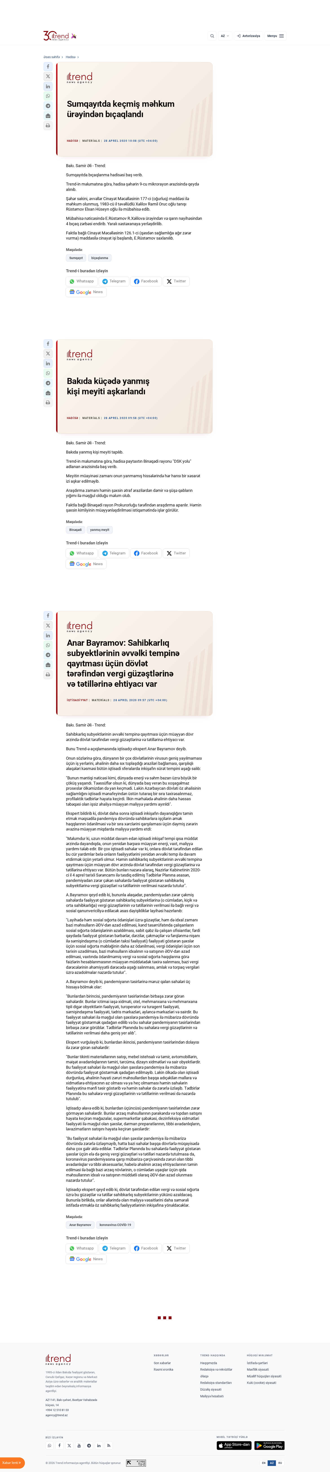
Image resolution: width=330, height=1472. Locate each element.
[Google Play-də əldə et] (269, 1445)
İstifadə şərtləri (257, 1363)
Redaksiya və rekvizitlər (216, 1369)
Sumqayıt (76, 258)
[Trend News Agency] (58, 1359)
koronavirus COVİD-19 (115, 1225)
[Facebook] (59, 1445)
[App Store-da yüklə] (234, 1445)
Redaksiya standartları (216, 1383)
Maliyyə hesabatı (212, 1396)
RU (280, 1463)
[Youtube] (79, 1445)
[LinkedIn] (99, 1445)
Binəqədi (75, 530)
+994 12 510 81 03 (57, 1410)
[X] (69, 1445)
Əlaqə (204, 1376)
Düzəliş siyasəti (210, 1389)
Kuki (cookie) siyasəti (261, 1383)
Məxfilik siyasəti (258, 1369)
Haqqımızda (208, 1363)
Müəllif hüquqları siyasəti (264, 1376)
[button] (48, 66)
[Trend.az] (60, 36)
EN (264, 1463)
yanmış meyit (99, 530)
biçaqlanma (99, 258)
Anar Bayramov (80, 1225)
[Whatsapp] (50, 1445)
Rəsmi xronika (163, 1369)
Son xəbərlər (162, 1363)
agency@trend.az (57, 1415)
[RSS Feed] (109, 1445)
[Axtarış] (212, 35)
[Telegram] (89, 1445)
